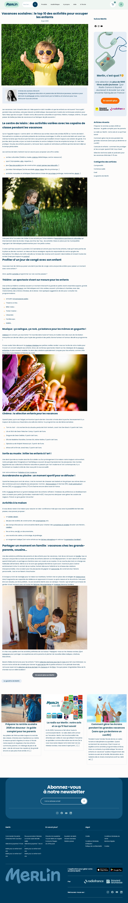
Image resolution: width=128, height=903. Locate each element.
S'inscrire (84, 801)
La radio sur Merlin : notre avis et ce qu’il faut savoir (64, 724)
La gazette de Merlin (101, 176)
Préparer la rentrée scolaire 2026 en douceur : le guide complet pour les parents (21, 728)
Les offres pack (50, 844)
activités (15, 274)
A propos (66, 4)
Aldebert (5, 335)
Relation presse (69, 841)
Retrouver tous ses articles (28, 98)
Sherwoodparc (51, 484)
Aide (74, 4)
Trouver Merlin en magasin (53, 839)
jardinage (59, 173)
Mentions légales (109, 841)
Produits (44, 4)
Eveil (95, 172)
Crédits (87, 836)
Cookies (106, 846)
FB (80, 651)
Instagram (6, 654)
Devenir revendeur (70, 839)
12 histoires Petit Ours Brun (13, 839)
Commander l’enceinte (13, 836)
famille (78, 556)
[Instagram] (98, 27)
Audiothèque (55, 4)
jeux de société (15, 165)
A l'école (83, 4)
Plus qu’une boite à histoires (33, 836)
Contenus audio (99, 169)
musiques (57, 584)
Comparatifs (98, 165)
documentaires (45, 584)
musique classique (32, 345)
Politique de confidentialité (93, 846)
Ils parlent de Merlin (70, 836)
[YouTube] (101, 27)
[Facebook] (95, 27)
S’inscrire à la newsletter (52, 836)
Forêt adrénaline (75, 484)
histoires (36, 584)
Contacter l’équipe (51, 841)
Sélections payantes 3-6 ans (14, 844)
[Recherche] (35, 4)
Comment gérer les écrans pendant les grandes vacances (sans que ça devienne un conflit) (110, 140)
